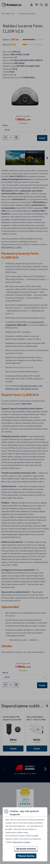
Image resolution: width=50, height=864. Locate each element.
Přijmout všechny (26, 856)
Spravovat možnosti (26, 848)
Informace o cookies (21, 842)
